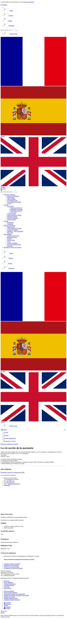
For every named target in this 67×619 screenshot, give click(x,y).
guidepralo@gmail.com (14, 484)
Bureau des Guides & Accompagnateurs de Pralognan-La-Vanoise (19, 559)
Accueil (6, 432)
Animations (10, 224)
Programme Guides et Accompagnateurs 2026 (12, 472)
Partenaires (7, 586)
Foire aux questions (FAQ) (14, 244)
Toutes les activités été (16, 208)
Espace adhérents (8, 582)
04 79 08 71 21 (10, 481)
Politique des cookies (9, 597)
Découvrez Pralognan (9, 194)
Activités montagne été (10, 438)
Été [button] (5, 188)
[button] (33, 61)
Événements (10, 222)
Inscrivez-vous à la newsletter (11, 566)
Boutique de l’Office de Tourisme (12, 247)
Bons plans (10, 232)
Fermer (2, 612)
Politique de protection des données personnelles (16, 595)
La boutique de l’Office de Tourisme (13, 568)
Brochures (10, 246)
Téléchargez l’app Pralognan (11, 565)
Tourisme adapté (11, 219)
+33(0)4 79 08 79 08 (8, 575)
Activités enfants (11, 213)
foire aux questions (29, 2)
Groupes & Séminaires (10, 584)
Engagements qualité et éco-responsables (14, 594)
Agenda (6, 221)
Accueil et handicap (12, 243)
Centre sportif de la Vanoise (14, 215)
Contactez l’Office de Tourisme (12, 564)
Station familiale (11, 199)
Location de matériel (12, 230)
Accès (8, 241)
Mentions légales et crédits (10, 598)
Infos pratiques (8, 234)
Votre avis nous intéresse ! (10, 592)
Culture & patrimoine (12, 218)
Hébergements (11, 227)
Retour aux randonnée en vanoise (9, 444)
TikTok (6, 605)
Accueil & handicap (9, 585)
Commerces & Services (13, 235)
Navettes (9, 238)
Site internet (7, 485)
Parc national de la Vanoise (14, 202)
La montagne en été (12, 200)
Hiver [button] (2, 188)
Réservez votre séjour (9, 225)
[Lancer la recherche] (16, 30)
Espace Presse (7, 588)
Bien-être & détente (12, 216)
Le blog (9, 203)
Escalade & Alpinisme (16, 210)
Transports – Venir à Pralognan (15, 231)
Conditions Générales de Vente (12, 600)
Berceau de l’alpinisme (13, 196)
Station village (11, 197)
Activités (6, 205)
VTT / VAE (13, 212)
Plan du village (11, 240)
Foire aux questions (9, 591)
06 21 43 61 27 (10, 482)
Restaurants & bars (12, 237)
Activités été (10, 206)
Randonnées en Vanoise (16, 209)
